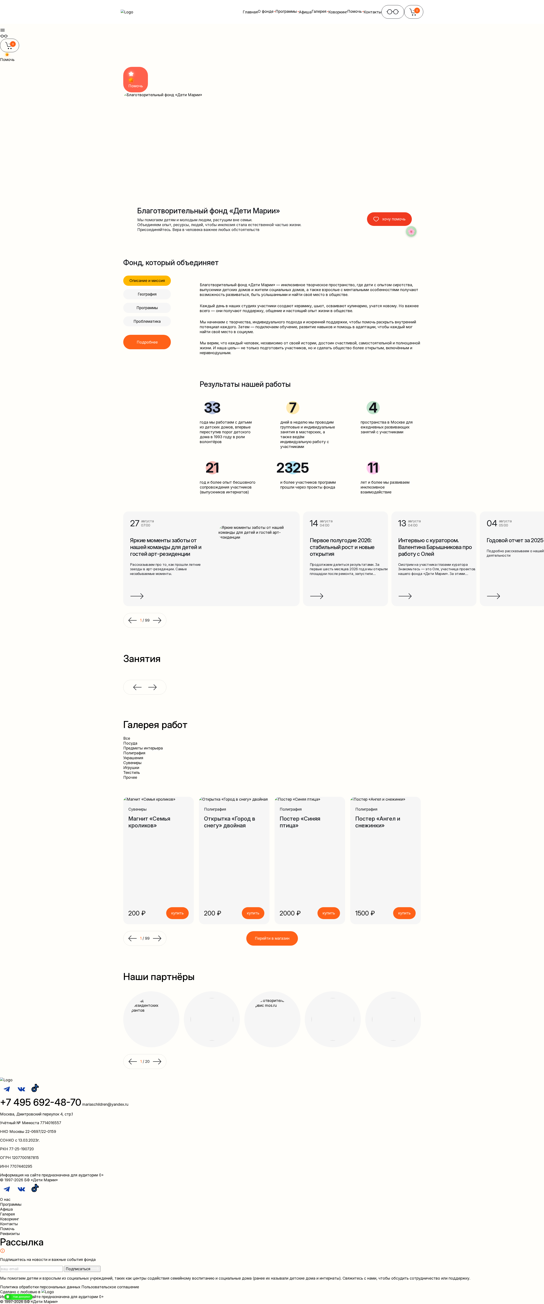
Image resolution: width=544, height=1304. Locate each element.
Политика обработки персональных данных (40, 1287)
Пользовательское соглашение (110, 1287)
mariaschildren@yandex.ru (105, 1104)
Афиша (305, 12)
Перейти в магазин (272, 938)
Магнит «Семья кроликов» (149, 822)
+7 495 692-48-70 (40, 1102)
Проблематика (147, 321)
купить (177, 913)
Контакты (372, 12)
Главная (250, 12)
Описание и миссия (147, 280)
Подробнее (147, 342)
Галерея (7, 1214)
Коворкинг (337, 12)
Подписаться (78, 1269)
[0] (9, 48)
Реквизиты (10, 1233)
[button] (132, 938)
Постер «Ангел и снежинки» (377, 822)
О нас (5, 1199)
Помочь (7, 1229)
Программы (147, 308)
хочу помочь (393, 219)
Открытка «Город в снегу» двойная (229, 822)
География (147, 294)
